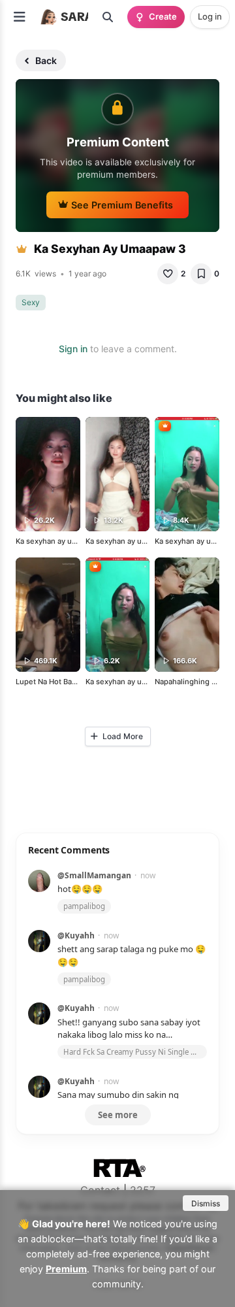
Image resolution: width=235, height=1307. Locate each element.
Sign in (73, 348)
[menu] (19, 17)
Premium (66, 1268)
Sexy (31, 302)
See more (118, 1115)
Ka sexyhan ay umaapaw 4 (131, 681)
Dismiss (205, 1203)
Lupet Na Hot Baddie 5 (55, 681)
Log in (210, 16)
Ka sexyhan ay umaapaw (128, 541)
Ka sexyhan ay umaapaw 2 (61, 541)
